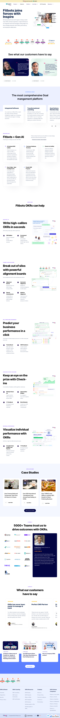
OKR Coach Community (15, 695)
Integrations (2, 695)
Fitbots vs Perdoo (54, 703)
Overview (2, 692)
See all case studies (30, 510)
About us (39, 692)
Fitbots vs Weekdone (54, 701)
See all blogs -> (30, 666)
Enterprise (22, 4)
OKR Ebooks (27, 692)
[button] (15, 4)
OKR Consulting (15, 692)
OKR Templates (43, 4)
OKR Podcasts (28, 695)
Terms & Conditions (41, 697)
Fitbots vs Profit (53, 696)
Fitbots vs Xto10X (53, 706)
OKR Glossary (28, 702)
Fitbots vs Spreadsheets (53, 709)
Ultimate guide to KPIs (30, 704)
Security (2, 697)
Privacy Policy (3, 699)
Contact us (39, 699)
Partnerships (40, 702)
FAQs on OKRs (28, 697)
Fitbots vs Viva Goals (54, 694)
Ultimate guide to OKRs (29, 707)
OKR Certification (16, 699)
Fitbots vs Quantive (54, 699)
